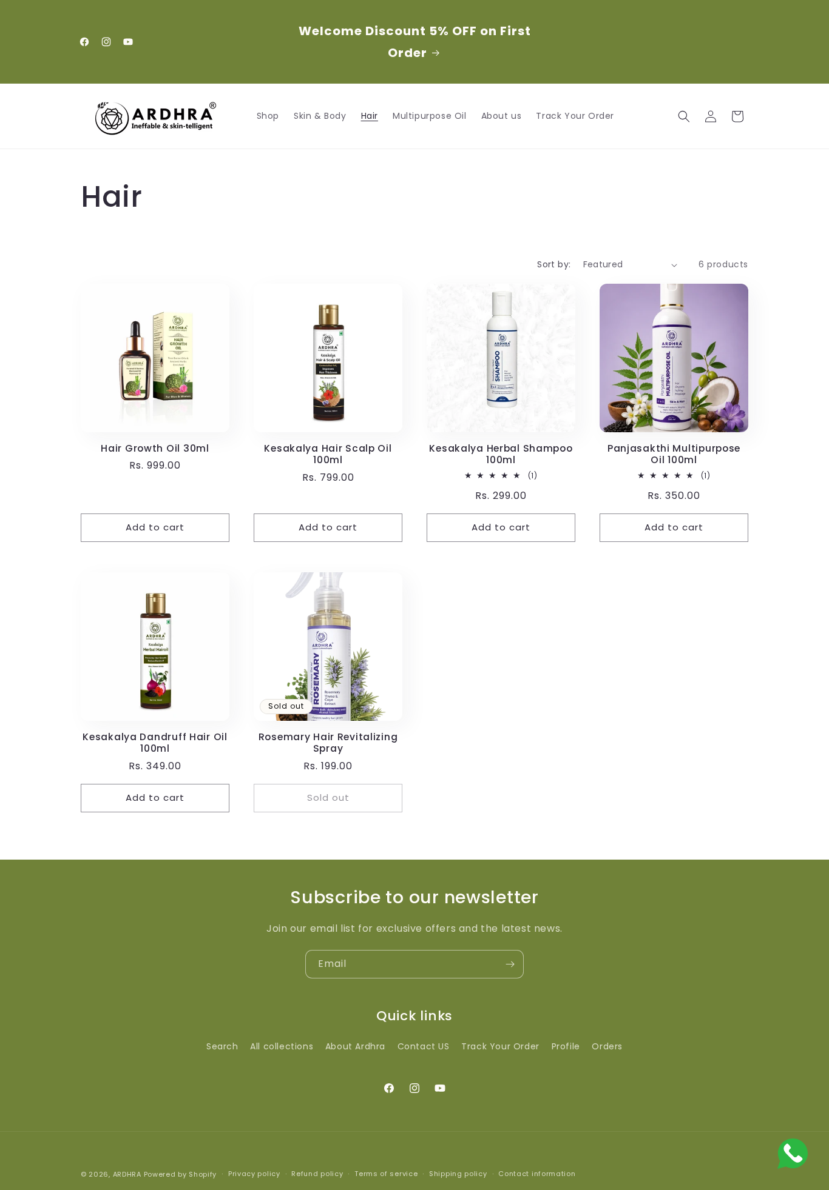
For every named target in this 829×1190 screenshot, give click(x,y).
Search (222, 1046)
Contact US (424, 1046)
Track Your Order (500, 1046)
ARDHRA (127, 1174)
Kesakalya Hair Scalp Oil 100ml (327, 454)
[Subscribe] (509, 964)
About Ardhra (355, 1046)
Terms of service (386, 1174)
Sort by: (553, 264)
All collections (281, 1046)
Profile (566, 1046)
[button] (684, 116)
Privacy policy (254, 1174)
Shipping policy (458, 1174)
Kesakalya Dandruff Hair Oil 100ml (155, 743)
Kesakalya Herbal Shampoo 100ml (500, 454)
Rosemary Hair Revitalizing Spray (328, 743)
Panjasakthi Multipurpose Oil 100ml (673, 454)
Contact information (536, 1174)
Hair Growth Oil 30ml (155, 448)
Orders (607, 1046)
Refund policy (317, 1174)
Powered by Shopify (180, 1174)
